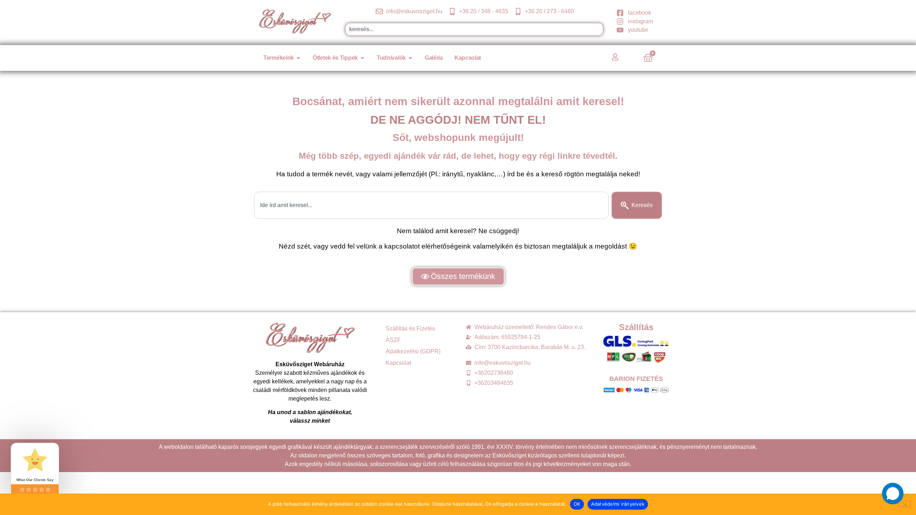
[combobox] (474, 29)
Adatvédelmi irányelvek (618, 504)
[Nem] (904, 504)
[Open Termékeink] (298, 58)
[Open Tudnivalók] (410, 58)
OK (577, 504)
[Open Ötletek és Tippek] (362, 58)
